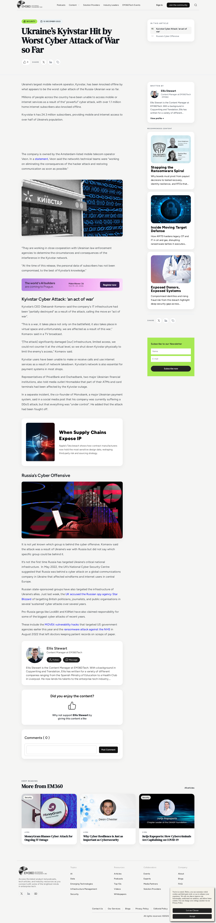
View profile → (157, 118)
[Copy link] (58, 62)
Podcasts (61, 5)
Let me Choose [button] (192, 910)
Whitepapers (120, 894)
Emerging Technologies (81, 884)
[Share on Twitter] (44, 62)
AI (71, 874)
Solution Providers (91, 5)
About (181, 874)
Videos (117, 889)
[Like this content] (24, 62)
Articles (118, 874)
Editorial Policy (161, 909)
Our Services (114, 909)
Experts (147, 878)
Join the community (178, 5)
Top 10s (117, 884)
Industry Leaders (111, 5)
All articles (189, 788)
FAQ (180, 884)
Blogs (180, 878)
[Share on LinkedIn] (51, 62)
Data (72, 878)
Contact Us (97, 909)
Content (73, 5)
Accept (192, 916)
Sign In (159, 5)
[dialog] (192, 904)
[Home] (30, 8)
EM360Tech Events (131, 5)
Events (147, 874)
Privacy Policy (142, 909)
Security (30, 21)
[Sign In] (54, 659)
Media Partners (151, 884)
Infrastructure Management (83, 889)
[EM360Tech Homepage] (33, 876)
